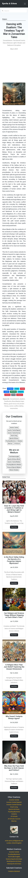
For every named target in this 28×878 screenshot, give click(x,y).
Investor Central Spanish (14, 802)
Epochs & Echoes (14, 809)
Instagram (19, 394)
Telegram (20, 391)
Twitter (17, 388)
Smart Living (14, 807)
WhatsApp (13, 391)
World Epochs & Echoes (14, 861)
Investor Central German (14, 804)
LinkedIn (7, 391)
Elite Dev (14, 821)
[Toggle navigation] (25, 3)
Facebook (10, 388)
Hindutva (14, 814)
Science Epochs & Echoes (14, 859)
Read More (14, 527)
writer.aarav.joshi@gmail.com (14, 840)
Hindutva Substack (14, 871)
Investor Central (14, 800)
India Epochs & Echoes (14, 864)
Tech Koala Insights (14, 856)
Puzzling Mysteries (14, 811)
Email (13, 394)
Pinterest (7, 394)
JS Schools (14, 816)
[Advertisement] (14, 67)
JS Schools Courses (14, 819)
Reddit (22, 388)
